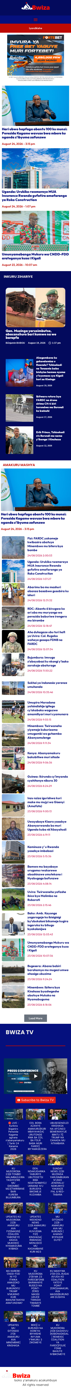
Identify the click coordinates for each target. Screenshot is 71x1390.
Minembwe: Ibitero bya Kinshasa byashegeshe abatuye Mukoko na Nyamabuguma (43, 993)
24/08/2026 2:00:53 (39, 555)
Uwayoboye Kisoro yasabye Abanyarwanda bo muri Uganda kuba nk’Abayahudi (46, 825)
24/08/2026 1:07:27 (39, 579)
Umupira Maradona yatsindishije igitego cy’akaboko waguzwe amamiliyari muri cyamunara (47, 708)
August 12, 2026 (44, 445)
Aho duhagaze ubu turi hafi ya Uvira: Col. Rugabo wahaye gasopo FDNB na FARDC (46, 638)
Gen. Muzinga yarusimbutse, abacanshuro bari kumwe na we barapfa (31, 334)
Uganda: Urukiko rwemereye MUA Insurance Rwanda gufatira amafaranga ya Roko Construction (34, 195)
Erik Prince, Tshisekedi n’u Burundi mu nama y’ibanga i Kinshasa (50, 435)
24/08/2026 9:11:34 (39, 743)
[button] (35, 19)
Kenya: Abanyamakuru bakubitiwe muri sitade (43, 755)
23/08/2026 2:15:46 (39, 905)
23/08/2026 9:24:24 (39, 979)
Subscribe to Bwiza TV (37, 1100)
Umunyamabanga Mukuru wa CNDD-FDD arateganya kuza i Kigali (35, 256)
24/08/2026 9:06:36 (39, 762)
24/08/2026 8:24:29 (39, 786)
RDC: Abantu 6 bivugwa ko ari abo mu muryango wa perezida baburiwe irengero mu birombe (47, 614)
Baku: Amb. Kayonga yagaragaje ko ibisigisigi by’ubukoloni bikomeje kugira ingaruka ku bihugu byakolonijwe (47, 921)
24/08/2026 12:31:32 (39, 600)
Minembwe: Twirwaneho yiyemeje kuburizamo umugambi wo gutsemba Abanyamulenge (44, 731)
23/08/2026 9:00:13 (39, 811)
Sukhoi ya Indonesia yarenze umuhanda (47, 685)
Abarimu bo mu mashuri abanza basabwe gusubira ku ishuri (48, 591)
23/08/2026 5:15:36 (39, 856)
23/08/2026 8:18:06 (39, 1004)
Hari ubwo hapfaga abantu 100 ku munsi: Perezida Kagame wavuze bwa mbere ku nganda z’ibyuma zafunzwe (34, 133)
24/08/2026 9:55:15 (39, 719)
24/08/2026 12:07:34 (40, 649)
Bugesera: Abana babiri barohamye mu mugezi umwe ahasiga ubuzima (48, 970)
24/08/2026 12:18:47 (39, 626)
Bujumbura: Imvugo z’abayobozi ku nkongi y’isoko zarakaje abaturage (48, 661)
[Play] (35, 1076)
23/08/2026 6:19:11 (38, 834)
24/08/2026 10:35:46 (40, 692)
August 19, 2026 (44, 385)
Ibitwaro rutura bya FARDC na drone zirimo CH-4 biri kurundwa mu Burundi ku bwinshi (50, 404)
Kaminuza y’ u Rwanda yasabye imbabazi (43, 849)
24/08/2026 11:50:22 (39, 670)
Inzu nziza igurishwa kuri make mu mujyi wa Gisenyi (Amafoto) (45, 802)
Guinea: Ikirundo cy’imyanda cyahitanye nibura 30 (47, 778)
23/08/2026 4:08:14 (39, 883)
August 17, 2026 (44, 417)
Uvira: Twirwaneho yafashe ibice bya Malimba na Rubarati (46, 896)
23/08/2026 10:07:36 (40, 955)
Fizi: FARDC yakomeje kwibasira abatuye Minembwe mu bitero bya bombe (45, 544)
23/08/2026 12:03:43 (40, 934)
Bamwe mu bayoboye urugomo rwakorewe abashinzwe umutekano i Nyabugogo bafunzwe (44, 872)
